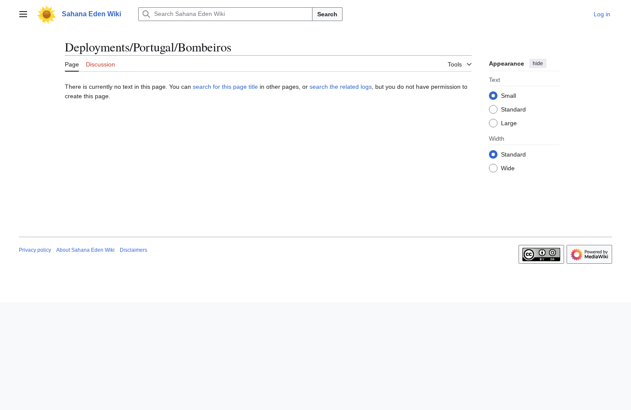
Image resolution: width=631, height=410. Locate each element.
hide (538, 63)
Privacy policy (35, 250)
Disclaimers (133, 250)
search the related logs (340, 86)
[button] (23, 14)
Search (327, 14)
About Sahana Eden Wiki (85, 250)
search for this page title (225, 86)
